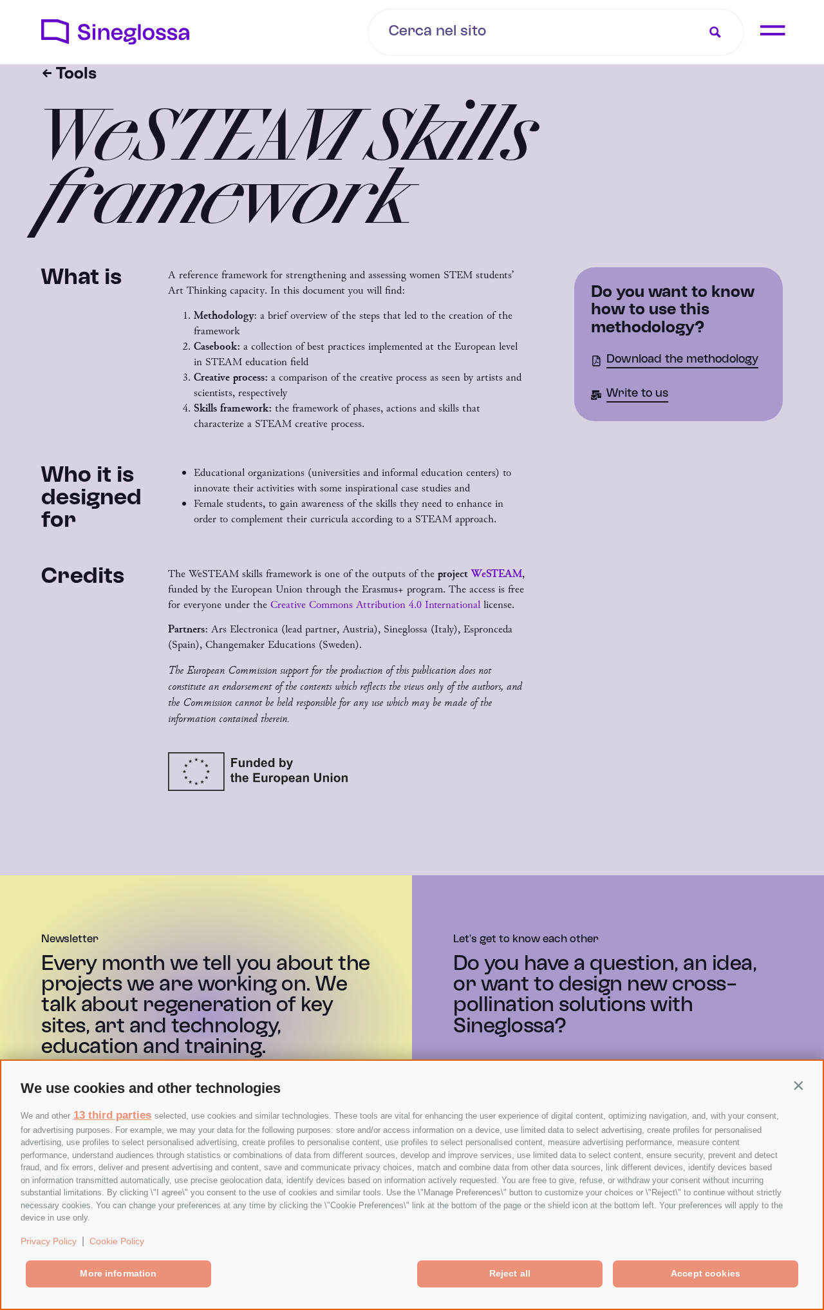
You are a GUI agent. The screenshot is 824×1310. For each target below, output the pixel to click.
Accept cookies (705, 1273)
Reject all (509, 1273)
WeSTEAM (496, 573)
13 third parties (112, 1115)
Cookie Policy (116, 1241)
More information (118, 1273)
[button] (798, 1085)
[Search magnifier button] (715, 32)
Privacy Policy (49, 1241)
